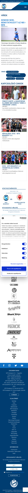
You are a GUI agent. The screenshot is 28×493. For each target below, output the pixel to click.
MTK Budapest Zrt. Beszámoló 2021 (14, 388)
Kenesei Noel (19, 78)
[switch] (24, 248)
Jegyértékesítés (14, 435)
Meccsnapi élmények (14, 420)
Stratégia (14, 412)
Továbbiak (14, 394)
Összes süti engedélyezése (14, 268)
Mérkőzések (14, 407)
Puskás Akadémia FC (12, 71)
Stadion (14, 439)
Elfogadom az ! (14, 472)
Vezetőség (14, 414)
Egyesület (14, 441)
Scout (14, 427)
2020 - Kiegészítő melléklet (14, 377)
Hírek (14, 403)
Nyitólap (14, 401)
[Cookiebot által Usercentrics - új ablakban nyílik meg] (20, 218)
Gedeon (14, 416)
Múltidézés (14, 410)
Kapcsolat (14, 443)
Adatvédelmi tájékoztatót (18, 472)
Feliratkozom (14, 475)
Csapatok (14, 405)
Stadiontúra (14, 424)
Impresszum (14, 449)
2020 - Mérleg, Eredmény (14, 379)
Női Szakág (14, 433)
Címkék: (3, 71)
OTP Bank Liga (10, 78)
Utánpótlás (14, 431)
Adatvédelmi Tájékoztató (14, 451)
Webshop (14, 437)
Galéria (14, 418)
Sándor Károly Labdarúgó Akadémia (13, 75)
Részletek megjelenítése (17, 263)
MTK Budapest (14, 408)
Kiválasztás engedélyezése (14, 273)
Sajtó (14, 426)
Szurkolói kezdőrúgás (14, 422)
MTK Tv (14, 429)
